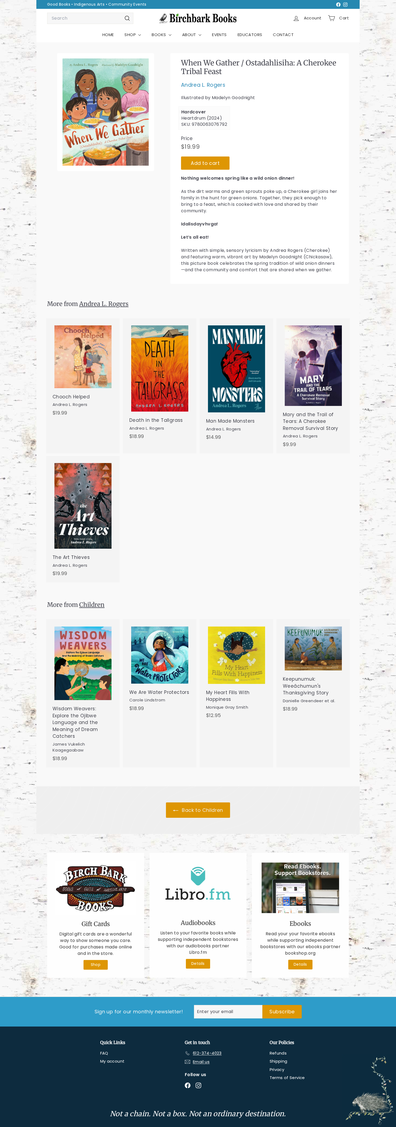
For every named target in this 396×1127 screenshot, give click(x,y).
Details (198, 963)
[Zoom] (105, 112)
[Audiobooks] (198, 887)
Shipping (278, 1061)
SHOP (130, 34)
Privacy (277, 1069)
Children (92, 604)
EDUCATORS (250, 34)
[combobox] (90, 18)
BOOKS (159, 34)
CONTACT (283, 34)
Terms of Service (287, 1077)
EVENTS (219, 34)
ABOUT (189, 34)
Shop (96, 964)
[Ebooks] (300, 888)
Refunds (278, 1053)
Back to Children (201, 810)
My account (112, 1061)
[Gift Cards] (95, 888)
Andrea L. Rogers (203, 85)
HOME (108, 34)
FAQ (104, 1053)
